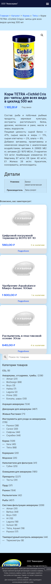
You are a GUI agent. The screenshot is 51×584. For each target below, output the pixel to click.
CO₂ (4, 370)
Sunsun (10, 525)
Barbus (9, 511)
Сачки (9, 428)
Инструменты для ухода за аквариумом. (24, 418)
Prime (9, 395)
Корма (5, 440)
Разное (10, 425)
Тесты (9, 479)
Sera (8, 444)
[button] (47, 3)
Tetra (9, 447)
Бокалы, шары (14, 398)
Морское (7, 458)
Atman (9, 378)
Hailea (9, 388)
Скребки (11, 435)
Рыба (5, 500)
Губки (9, 466)
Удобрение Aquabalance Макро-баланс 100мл (19, 287)
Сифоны (10, 432)
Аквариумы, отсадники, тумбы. (19, 375)
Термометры (13, 540)
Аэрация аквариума (13, 404)
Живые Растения (11, 414)
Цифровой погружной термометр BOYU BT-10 (19, 237)
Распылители (9, 495)
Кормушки (8, 453)
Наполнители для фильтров (17, 462)
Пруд (5, 485)
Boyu (9, 385)
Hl (7, 518)
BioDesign (11, 382)
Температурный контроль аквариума (22, 537)
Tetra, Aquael (13, 528)
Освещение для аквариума (16, 471)
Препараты (8, 476)
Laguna (10, 392)
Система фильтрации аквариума (20, 505)
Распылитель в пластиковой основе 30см (21, 337)
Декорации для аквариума (16, 409)
